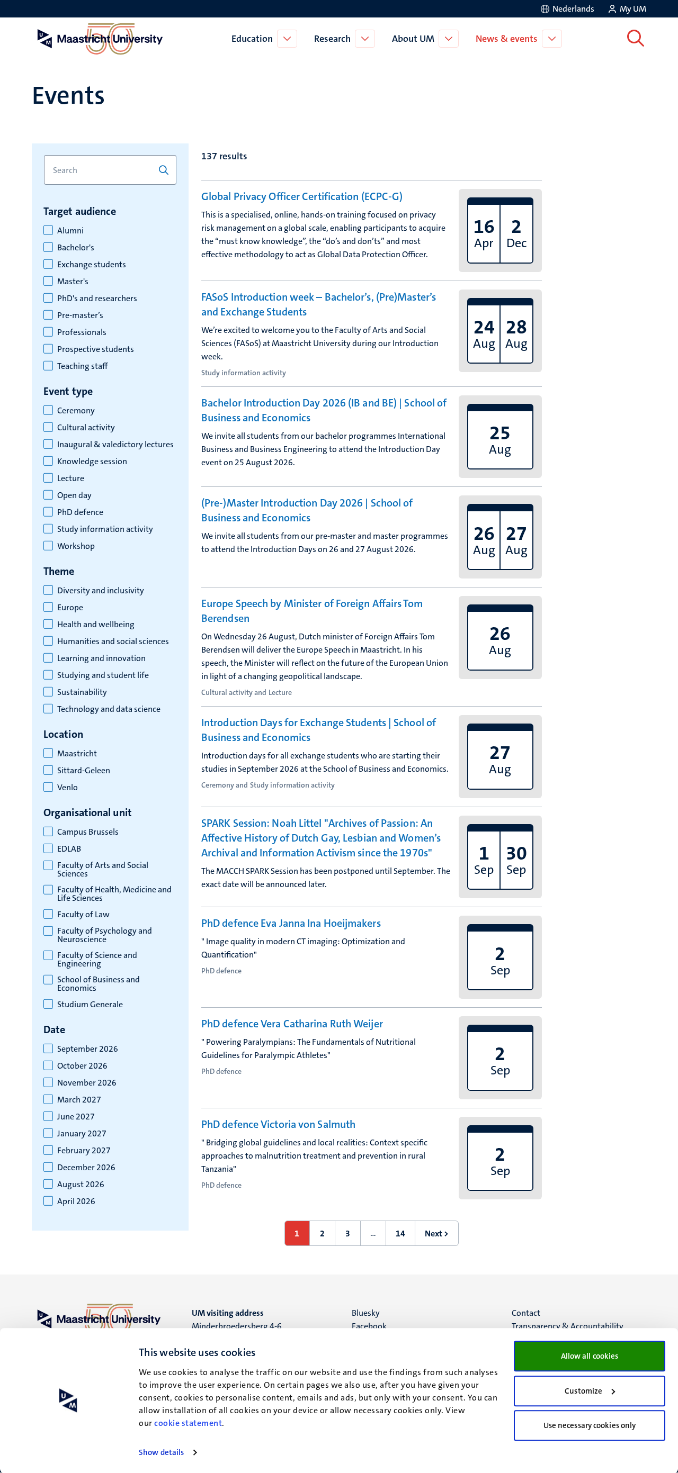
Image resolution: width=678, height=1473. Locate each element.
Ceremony (76, 410)
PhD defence (80, 512)
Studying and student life (103, 675)
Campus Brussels (88, 832)
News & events (507, 38)
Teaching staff (82, 366)
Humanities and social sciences (113, 641)
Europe (70, 607)
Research (332, 38)
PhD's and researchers (97, 298)
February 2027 (84, 1150)
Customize (583, 1391)
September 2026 (87, 1049)
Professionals (81, 332)
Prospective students (95, 349)
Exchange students (91, 264)
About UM (413, 38)
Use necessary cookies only (589, 1425)
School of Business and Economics (98, 983)
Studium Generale (90, 1004)
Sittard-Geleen (83, 770)
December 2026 (86, 1167)
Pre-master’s (80, 315)
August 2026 (80, 1184)
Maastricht (77, 753)
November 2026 (87, 1083)
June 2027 (76, 1117)
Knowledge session (92, 461)
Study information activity (105, 529)
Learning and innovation (101, 658)
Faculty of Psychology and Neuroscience (104, 935)
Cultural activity (86, 427)
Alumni (70, 231)
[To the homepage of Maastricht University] (100, 38)
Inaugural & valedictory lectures (115, 444)
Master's (72, 281)
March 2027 (79, 1100)
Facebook (369, 1326)
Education (252, 38)
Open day (74, 495)
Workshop (76, 546)
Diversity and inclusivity (100, 590)
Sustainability (82, 692)
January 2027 (81, 1133)
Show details (161, 1452)
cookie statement (188, 1423)
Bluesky (366, 1312)
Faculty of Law (83, 914)
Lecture (70, 478)
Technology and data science (108, 709)
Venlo (67, 787)
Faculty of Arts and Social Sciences (102, 869)
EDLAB (69, 849)
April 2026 (76, 1201)
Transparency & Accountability (567, 1326)
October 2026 (82, 1066)
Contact (526, 1312)
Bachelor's (75, 247)
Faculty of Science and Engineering (97, 959)
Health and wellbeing (96, 624)
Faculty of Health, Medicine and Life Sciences (114, 893)
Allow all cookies (590, 1356)
